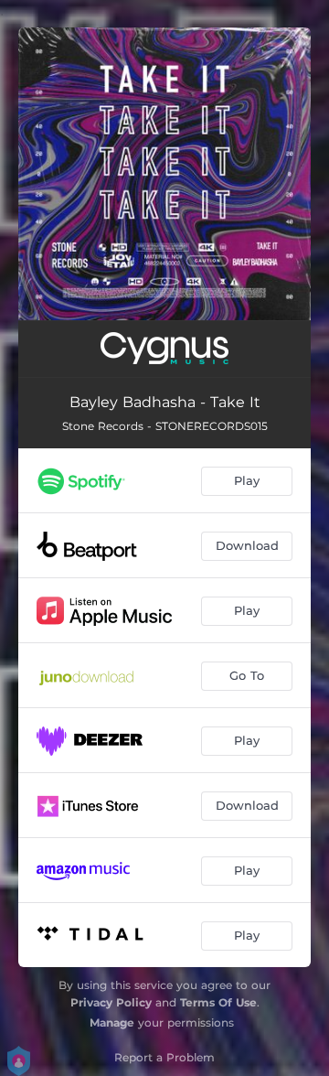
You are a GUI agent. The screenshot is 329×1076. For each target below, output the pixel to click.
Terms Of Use (218, 1002)
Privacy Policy (111, 1002)
